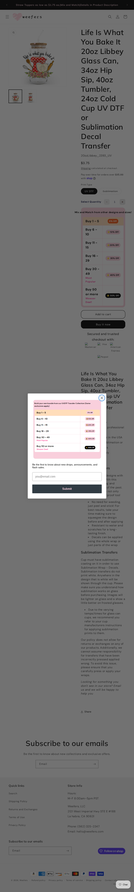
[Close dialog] (102, 398)
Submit (67, 488)
